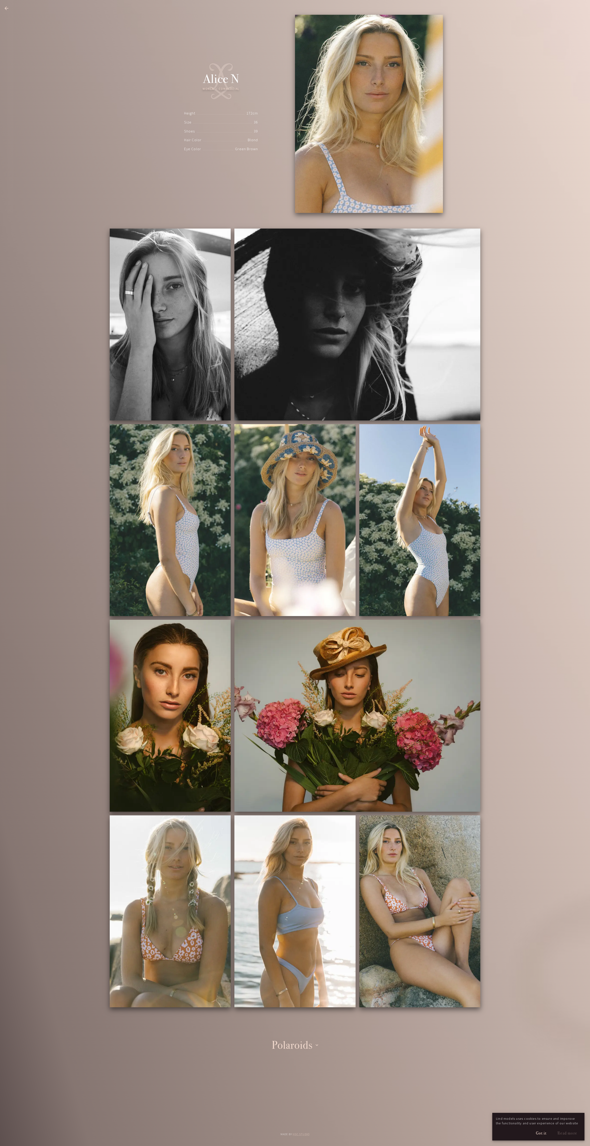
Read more (567, 1133)
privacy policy (295, 1122)
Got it (541, 1133)
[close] (6, 8)
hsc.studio (301, 1134)
